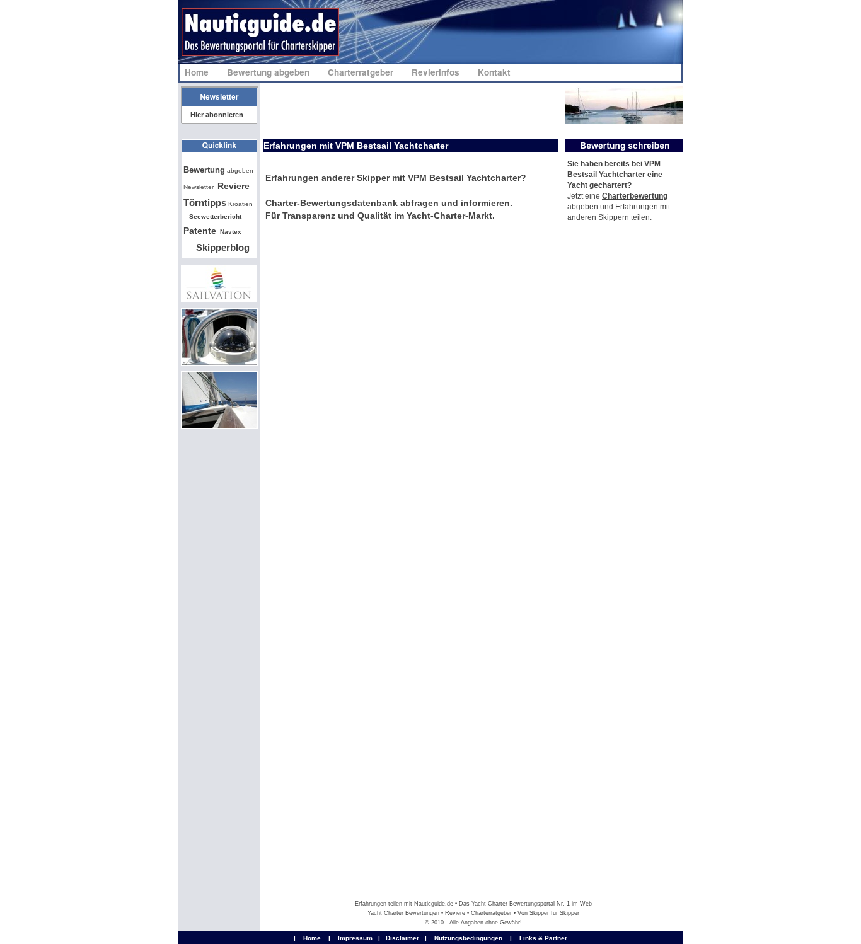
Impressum (355, 938)
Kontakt (494, 72)
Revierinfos (437, 72)
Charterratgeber (362, 72)
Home (198, 72)
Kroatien (218, 203)
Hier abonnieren (216, 114)
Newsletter (198, 186)
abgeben (218, 170)
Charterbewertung (634, 196)
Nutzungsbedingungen (468, 938)
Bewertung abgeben (269, 72)
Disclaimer (402, 938)
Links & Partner (543, 938)
